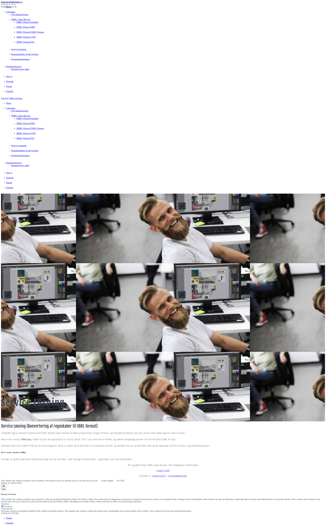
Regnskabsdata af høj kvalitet (24, 54)
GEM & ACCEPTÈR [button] (10, 513)
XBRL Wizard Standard (27, 22)
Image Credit (163, 470)
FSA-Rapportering (19, 14)
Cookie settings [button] (107, 481)
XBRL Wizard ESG (25, 42)
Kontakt (9, 81)
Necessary (8, 506)
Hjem (8, 103)
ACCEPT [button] (121, 481)
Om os (9, 76)
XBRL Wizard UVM (26, 37)
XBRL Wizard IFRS (25, 27)
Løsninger (10, 12)
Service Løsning (18, 49)
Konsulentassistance (20, 59)
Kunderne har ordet (20, 69)
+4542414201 (159, 475)
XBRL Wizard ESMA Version (30, 32)
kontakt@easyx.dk (177, 475)
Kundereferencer (14, 66)
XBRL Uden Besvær (20, 19)
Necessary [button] (5, 504)
